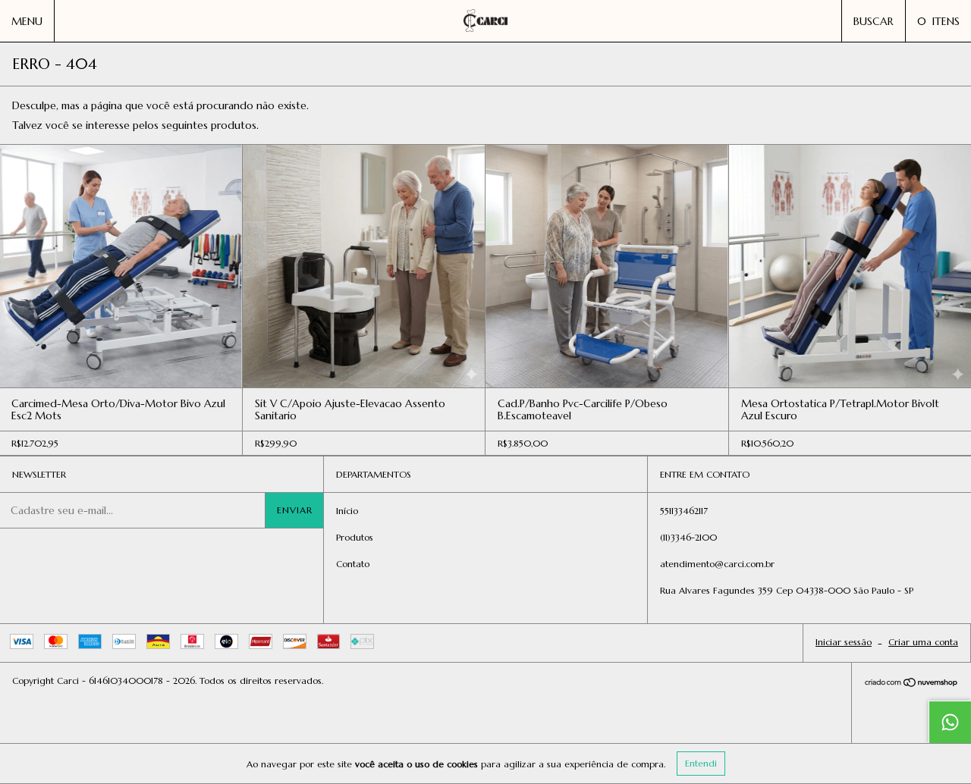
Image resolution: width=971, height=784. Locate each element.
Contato (352, 563)
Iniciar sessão (843, 642)
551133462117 (684, 510)
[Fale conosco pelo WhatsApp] (950, 722)
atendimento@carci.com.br (717, 563)
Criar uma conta (923, 642)
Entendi (701, 763)
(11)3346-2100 (688, 537)
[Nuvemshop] (911, 684)
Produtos (354, 537)
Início (347, 510)
